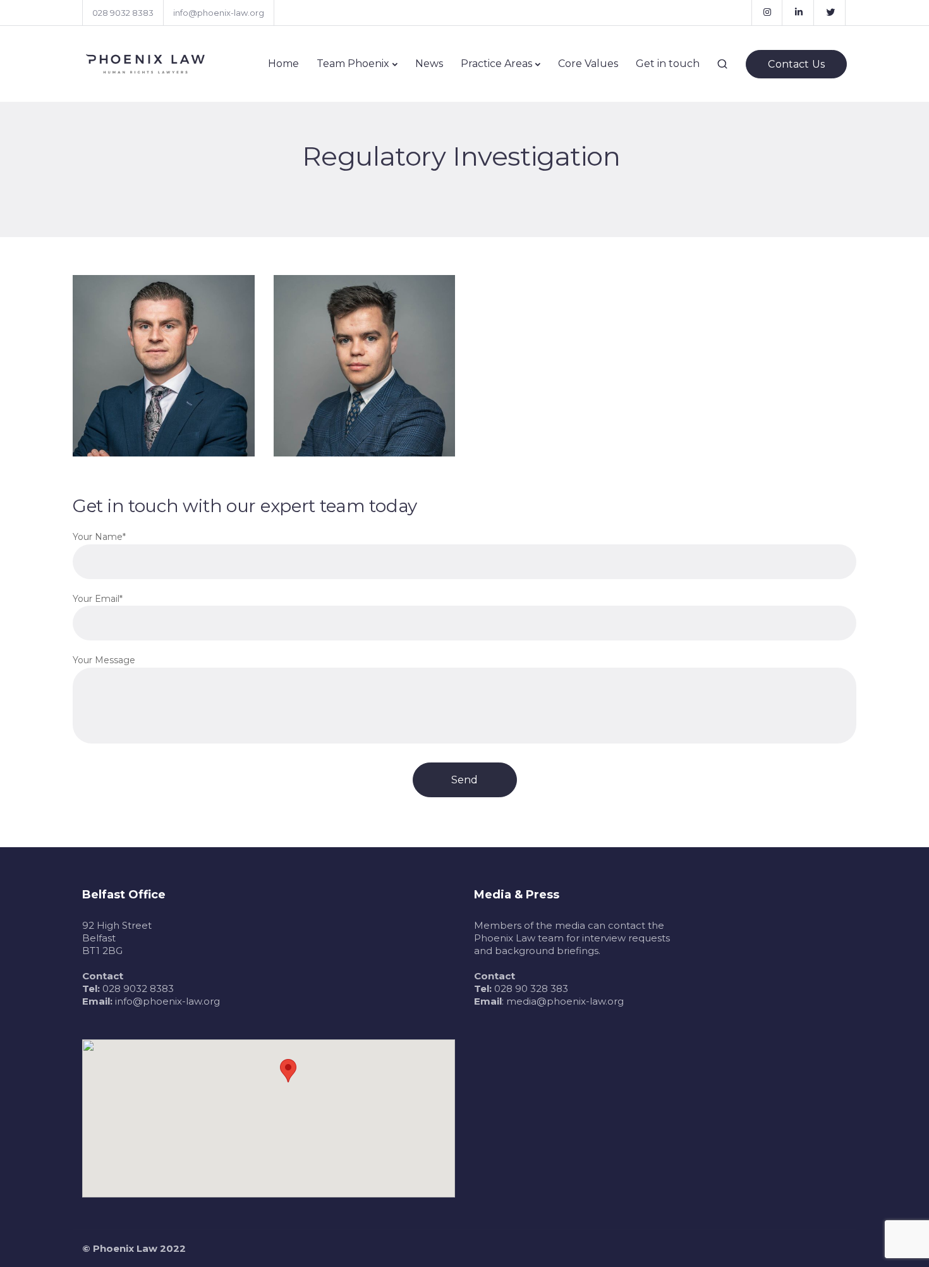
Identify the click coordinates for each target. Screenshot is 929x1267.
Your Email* (98, 598)
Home (283, 64)
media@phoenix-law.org (565, 1001)
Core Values (588, 64)
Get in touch (668, 64)
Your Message (104, 660)
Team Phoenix (353, 64)
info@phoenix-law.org (218, 13)
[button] (288, 1070)
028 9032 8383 (123, 13)
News (429, 64)
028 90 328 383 (531, 988)
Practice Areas (496, 64)
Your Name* (99, 536)
